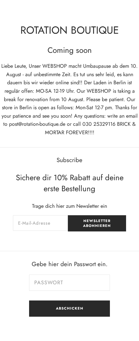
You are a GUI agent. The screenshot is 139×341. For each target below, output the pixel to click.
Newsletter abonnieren (97, 223)
